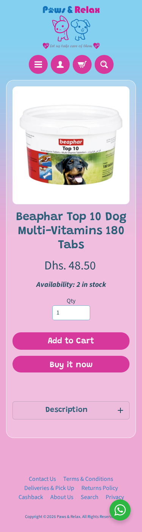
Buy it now (71, 365)
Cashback (31, 497)
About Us (61, 497)
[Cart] (82, 64)
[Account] (60, 64)
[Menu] (38, 64)
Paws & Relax (68, 516)
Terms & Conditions (88, 479)
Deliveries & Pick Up (49, 488)
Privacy (115, 497)
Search (89, 497)
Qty (71, 301)
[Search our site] (104, 64)
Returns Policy (99, 488)
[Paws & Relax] (71, 27)
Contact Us (42, 479)
